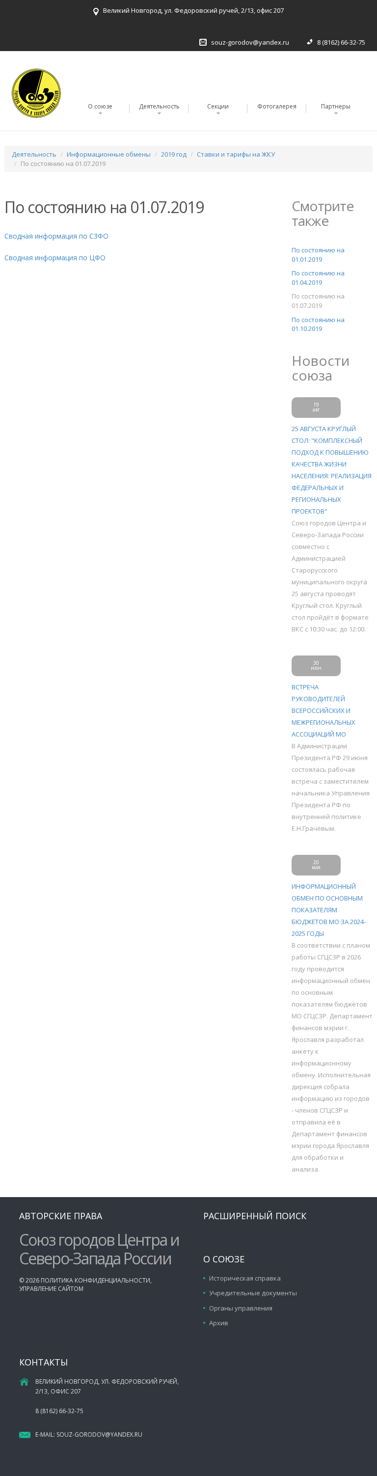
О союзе (100, 106)
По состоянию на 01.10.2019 (318, 324)
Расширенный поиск (254, 1216)
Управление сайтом (51, 1289)
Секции (218, 106)
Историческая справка (245, 1278)
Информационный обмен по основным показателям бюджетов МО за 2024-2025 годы (329, 910)
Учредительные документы (253, 1292)
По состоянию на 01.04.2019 (318, 278)
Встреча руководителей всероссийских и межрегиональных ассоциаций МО (323, 710)
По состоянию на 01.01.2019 (318, 255)
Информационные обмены (109, 154)
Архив (218, 1322)
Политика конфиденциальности (95, 1280)
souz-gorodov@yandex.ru (250, 42)
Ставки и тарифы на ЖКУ (236, 154)
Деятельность (159, 106)
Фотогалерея (276, 106)
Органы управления (240, 1308)
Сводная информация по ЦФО (55, 257)
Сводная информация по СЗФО (56, 236)
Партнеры (335, 106)
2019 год (174, 154)
